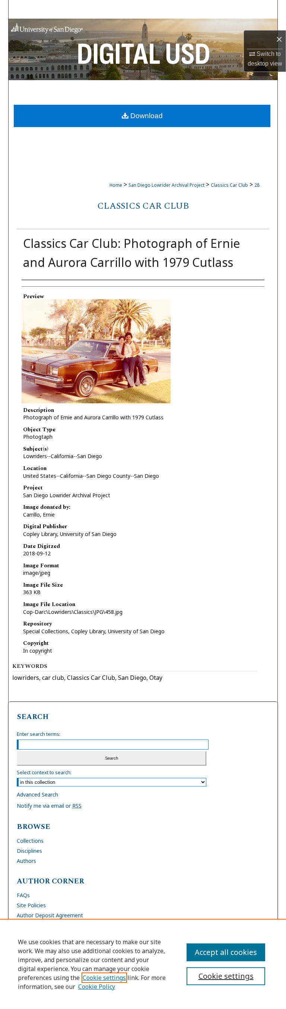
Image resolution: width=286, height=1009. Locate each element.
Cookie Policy (96, 987)
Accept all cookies (226, 952)
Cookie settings (104, 978)
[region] (143, 964)
